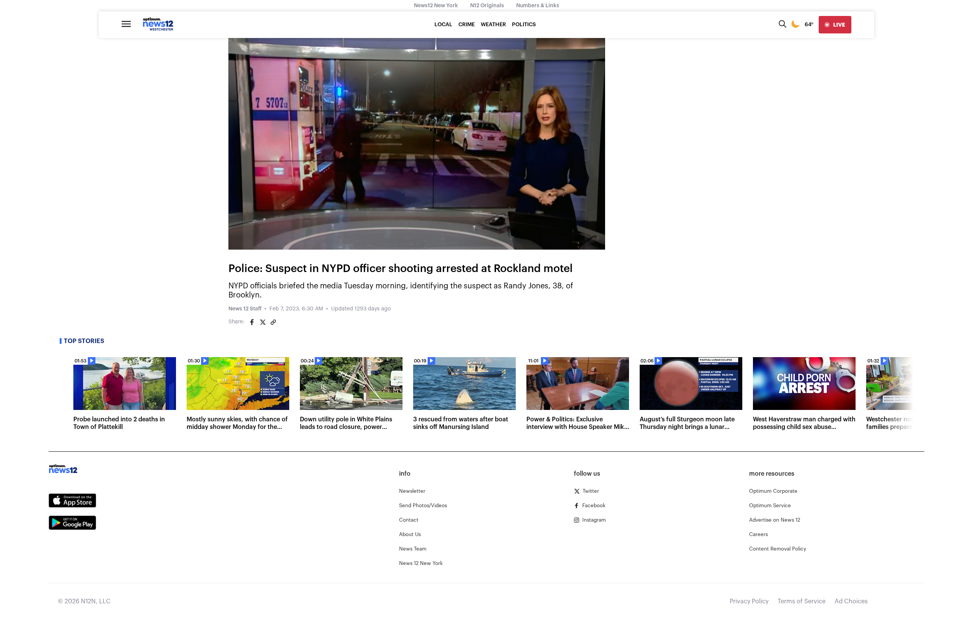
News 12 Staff (244, 309)
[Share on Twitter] (263, 322)
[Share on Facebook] (252, 322)
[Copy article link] (273, 322)
